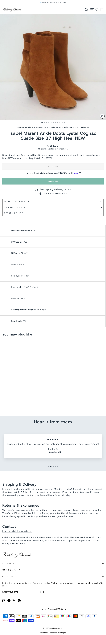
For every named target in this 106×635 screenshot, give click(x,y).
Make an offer (53, 182)
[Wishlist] (97, 9)
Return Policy (13, 213)
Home (20, 127)
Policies (8, 576)
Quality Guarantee (17, 201)
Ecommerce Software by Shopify (53, 633)
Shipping (42, 149)
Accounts (9, 563)
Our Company (11, 570)
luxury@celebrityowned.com (17, 531)
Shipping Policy (14, 207)
